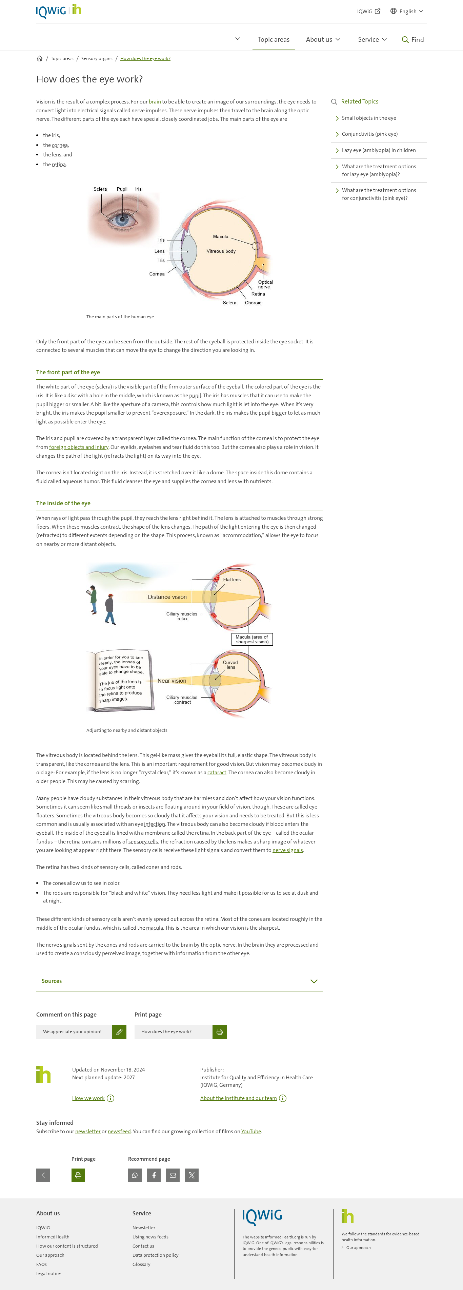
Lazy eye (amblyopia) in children (379, 150)
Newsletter (144, 1228)
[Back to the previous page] (43, 1175)
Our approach (50, 1255)
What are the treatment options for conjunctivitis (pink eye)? (379, 194)
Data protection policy (156, 1255)
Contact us (143, 1246)
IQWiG (43, 1228)
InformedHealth (52, 1237)
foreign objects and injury (78, 447)
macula (154, 927)
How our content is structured (67, 1246)
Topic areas (274, 39)
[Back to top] (420, 1202)
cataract (216, 772)
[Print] (78, 1175)
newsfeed (119, 1131)
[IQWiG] (262, 1218)
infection (154, 824)
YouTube (251, 1131)
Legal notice (48, 1273)
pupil (195, 395)
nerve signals (288, 850)
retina (59, 164)
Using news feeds (150, 1237)
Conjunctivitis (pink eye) (370, 133)
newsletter (88, 1131)
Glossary (141, 1264)
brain (155, 101)
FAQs (41, 1264)
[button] (407, 11)
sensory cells (143, 841)
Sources (52, 981)
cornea (60, 145)
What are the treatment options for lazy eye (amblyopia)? (379, 170)
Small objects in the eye (369, 117)
